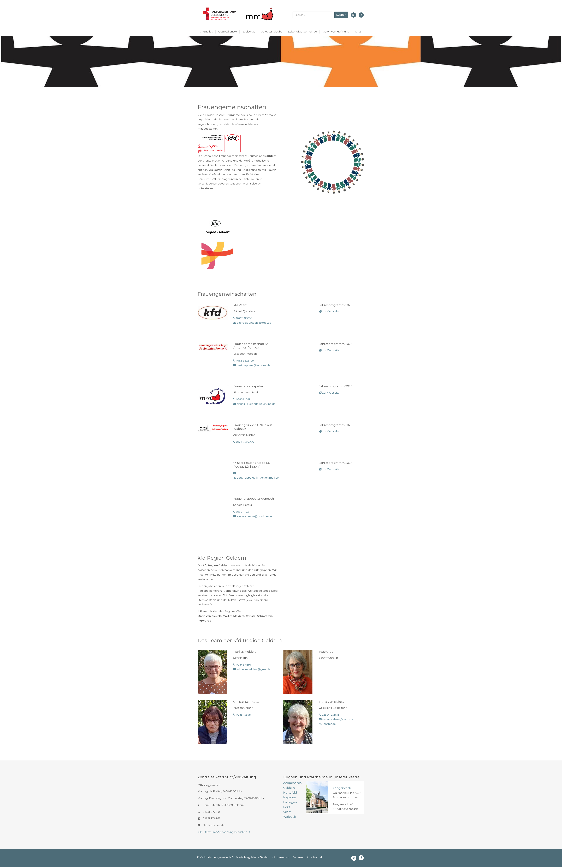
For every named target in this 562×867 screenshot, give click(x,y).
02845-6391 (243, 664)
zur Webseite (331, 311)
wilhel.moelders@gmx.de (253, 669)
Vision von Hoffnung (335, 31)
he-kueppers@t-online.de (253, 365)
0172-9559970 (244, 441)
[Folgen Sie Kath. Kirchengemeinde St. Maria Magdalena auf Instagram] (353, 14)
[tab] (292, 782)
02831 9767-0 (211, 811)
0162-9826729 (244, 360)
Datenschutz (301, 857)
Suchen (341, 14)
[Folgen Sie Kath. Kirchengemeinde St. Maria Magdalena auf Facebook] (361, 15)
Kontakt (318, 857)
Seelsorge (248, 31)
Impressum (281, 857)
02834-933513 (330, 714)
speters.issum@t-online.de (254, 516)
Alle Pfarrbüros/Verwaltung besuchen (222, 832)
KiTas (358, 31)
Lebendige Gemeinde (302, 31)
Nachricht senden (214, 825)
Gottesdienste (227, 31)
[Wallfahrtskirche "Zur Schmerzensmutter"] (317, 797)
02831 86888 (243, 318)
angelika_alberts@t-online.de (255, 404)
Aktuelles (207, 31)
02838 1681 (242, 399)
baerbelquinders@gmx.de (253, 322)
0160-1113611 (243, 511)
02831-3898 (243, 714)
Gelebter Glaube (271, 31)
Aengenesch (342, 788)
